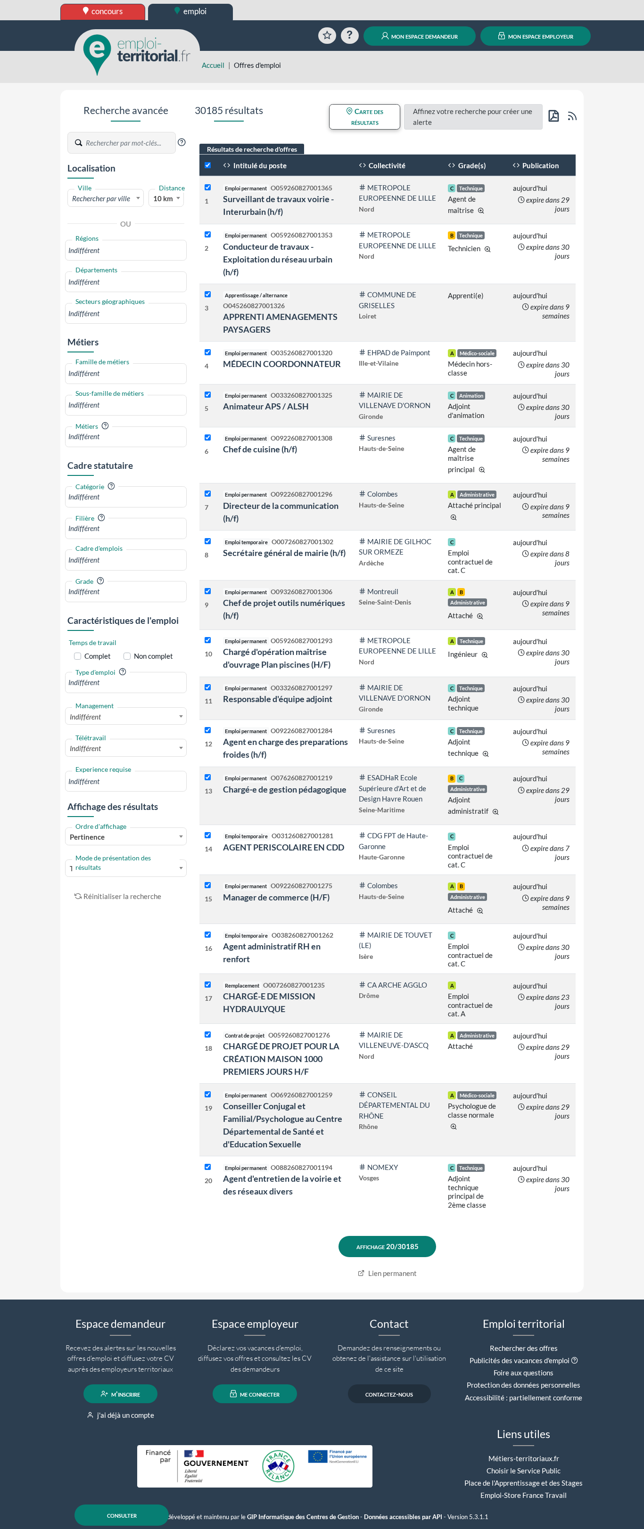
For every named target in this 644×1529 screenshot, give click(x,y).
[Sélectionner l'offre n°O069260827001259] (208, 1094)
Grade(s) (471, 165)
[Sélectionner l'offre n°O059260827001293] (208, 640)
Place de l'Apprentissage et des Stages (523, 1483)
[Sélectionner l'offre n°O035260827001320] (208, 352)
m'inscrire (125, 1394)
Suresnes (381, 437)
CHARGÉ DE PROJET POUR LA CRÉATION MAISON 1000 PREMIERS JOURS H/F (281, 1059)
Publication (540, 165)
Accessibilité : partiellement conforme (523, 1397)
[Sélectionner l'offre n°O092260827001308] (208, 438)
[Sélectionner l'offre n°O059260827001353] (208, 234)
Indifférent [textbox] (85, 716)
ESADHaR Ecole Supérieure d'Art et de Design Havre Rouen (392, 788)
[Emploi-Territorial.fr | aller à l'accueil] (137, 54)
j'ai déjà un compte (125, 1415)
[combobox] (105, 197)
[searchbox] (125, 250)
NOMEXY (382, 1167)
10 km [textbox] (163, 198)
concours (106, 11)
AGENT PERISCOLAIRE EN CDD (283, 847)
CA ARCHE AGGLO (397, 985)
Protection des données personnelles (523, 1385)
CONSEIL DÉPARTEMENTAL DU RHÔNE (394, 1105)
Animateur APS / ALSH (266, 406)
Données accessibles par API (403, 1517)
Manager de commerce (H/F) (276, 897)
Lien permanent (392, 1273)
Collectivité (386, 165)
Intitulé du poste (259, 165)
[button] (181, 142)
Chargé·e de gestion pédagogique (285, 789)
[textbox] (105, 198)
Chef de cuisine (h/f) (260, 449)
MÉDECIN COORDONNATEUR (282, 364)
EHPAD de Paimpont (398, 352)
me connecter (259, 1394)
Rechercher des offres (524, 1348)
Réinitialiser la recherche (122, 896)
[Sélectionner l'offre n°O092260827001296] (208, 494)
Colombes (382, 494)
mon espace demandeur (424, 36)
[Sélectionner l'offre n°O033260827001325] (208, 395)
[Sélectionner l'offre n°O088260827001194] (208, 1167)
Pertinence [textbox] (87, 837)
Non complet (153, 656)
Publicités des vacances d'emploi (520, 1360)
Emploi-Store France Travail (523, 1495)
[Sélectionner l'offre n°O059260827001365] (208, 187)
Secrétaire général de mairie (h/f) (284, 553)
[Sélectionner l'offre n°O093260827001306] (208, 591)
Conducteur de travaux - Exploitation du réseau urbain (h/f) (277, 259)
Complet (97, 656)
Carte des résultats (367, 116)
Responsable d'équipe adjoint (277, 699)
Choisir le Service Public (524, 1470)
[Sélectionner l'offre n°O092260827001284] (208, 730)
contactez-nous (389, 1394)
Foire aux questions (523, 1372)
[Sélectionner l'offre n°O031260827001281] (208, 835)
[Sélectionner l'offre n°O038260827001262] (208, 935)
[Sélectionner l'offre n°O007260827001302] (208, 541)
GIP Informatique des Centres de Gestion (303, 1517)
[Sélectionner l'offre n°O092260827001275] (208, 885)
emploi (194, 11)
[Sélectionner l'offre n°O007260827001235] (208, 985)
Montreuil (382, 591)
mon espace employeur (540, 36)
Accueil (213, 65)
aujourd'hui (530, 188)
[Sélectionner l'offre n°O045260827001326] (208, 294)
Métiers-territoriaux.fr (523, 1458)
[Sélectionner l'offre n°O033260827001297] (208, 687)
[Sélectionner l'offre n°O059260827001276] (208, 1035)
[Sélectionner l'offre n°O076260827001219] (208, 777)
